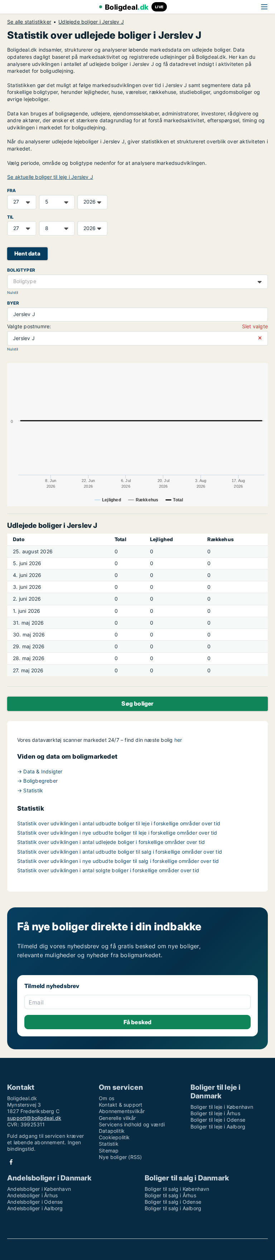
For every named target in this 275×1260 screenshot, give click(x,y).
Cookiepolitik (114, 1137)
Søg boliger (137, 703)
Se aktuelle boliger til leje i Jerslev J (50, 177)
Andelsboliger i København (39, 1189)
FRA (11, 190)
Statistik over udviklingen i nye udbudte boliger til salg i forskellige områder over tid (118, 861)
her (178, 740)
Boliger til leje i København (222, 1107)
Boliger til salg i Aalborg (173, 1208)
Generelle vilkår (117, 1118)
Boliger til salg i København (177, 1189)
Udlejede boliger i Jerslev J (91, 22)
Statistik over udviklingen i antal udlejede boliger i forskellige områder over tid (111, 842)
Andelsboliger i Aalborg (35, 1208)
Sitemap (109, 1150)
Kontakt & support (120, 1105)
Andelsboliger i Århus (32, 1195)
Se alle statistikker (29, 22)
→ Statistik (30, 790)
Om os (106, 1098)
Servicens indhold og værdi (132, 1124)
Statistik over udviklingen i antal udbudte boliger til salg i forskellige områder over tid (119, 852)
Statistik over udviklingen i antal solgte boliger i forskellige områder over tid (108, 870)
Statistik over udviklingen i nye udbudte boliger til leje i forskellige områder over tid (117, 833)
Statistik (109, 1144)
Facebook (11, 1162)
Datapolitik (112, 1131)
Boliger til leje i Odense (217, 1120)
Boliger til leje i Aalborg (217, 1126)
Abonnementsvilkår (122, 1111)
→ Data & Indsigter (40, 771)
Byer (13, 303)
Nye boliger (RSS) (120, 1157)
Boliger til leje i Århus (215, 1113)
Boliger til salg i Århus (170, 1195)
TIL (10, 217)
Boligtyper (21, 270)
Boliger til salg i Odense (173, 1202)
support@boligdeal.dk (34, 1118)
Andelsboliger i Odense (35, 1202)
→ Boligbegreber (37, 781)
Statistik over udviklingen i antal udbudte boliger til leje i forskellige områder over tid (118, 823)
